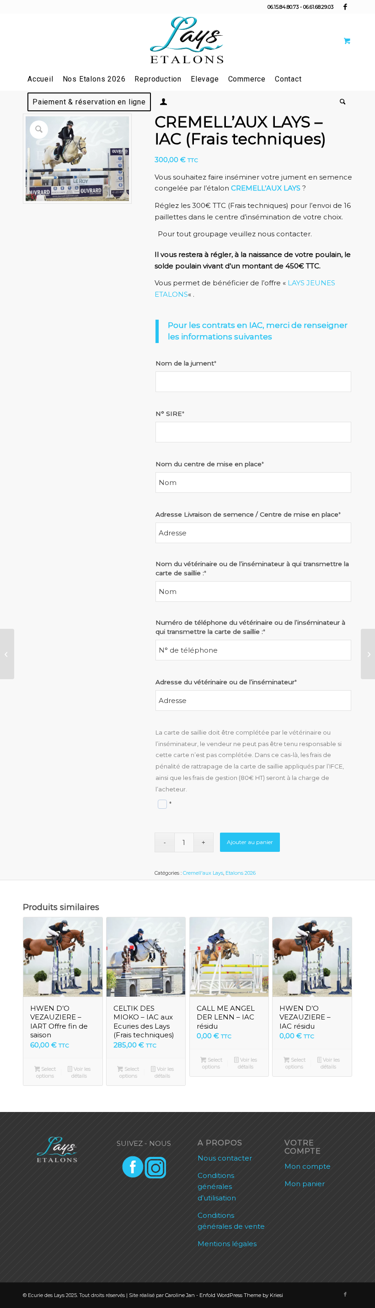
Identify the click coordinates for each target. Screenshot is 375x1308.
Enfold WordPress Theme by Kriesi (241, 1295)
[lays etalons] (187, 41)
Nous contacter (225, 1158)
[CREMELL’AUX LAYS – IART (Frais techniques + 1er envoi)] (7, 654)
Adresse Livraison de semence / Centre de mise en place (248, 514)
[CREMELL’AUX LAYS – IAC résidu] (368, 654)
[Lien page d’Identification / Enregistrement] (163, 103)
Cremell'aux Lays (203, 873)
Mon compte (307, 1166)
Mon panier (304, 1183)
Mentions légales (227, 1243)
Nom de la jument (185, 363)
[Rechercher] (340, 102)
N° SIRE (169, 413)
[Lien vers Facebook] (345, 7)
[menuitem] (40, 79)
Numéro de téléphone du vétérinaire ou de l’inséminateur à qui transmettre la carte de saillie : (250, 627)
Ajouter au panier (250, 842)
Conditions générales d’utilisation (217, 1187)
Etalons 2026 (240, 873)
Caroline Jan (180, 1295)
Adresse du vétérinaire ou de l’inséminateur (226, 682)
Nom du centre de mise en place (209, 464)
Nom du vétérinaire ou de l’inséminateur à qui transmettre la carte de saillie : (252, 568)
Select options (46, 1072)
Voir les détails (81, 1072)
